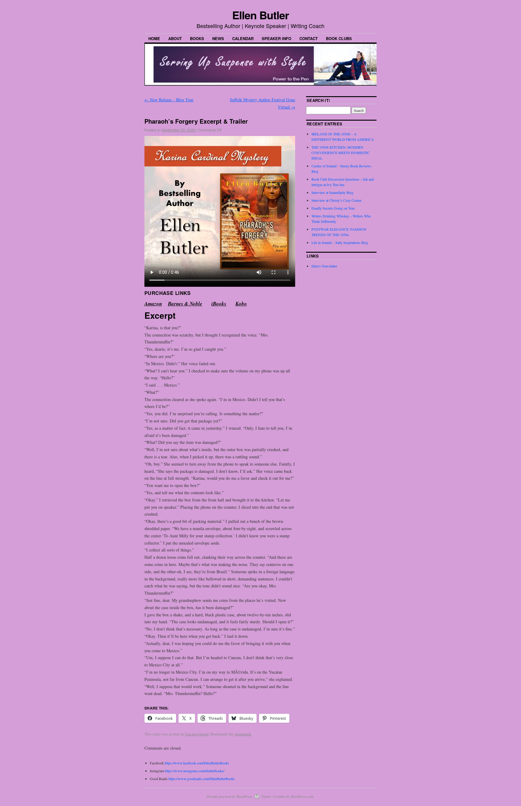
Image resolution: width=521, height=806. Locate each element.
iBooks (218, 303)
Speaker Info (276, 38)
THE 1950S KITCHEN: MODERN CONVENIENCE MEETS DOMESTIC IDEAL (340, 152)
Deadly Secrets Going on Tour (333, 208)
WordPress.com (302, 796)
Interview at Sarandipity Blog (332, 192)
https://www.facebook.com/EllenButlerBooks (197, 762)
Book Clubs (339, 38)
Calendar (243, 38)
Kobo (241, 303)
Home (154, 38)
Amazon (153, 303)
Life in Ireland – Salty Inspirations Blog (339, 242)
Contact (308, 38)
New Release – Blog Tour (169, 100)
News (218, 38)
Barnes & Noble (185, 303)
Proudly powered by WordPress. (230, 796)
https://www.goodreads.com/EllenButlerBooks (202, 778)
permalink (243, 734)
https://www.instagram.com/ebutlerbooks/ (194, 770)
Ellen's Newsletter (324, 266)
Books (197, 38)
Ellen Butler (260, 15)
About (175, 38)
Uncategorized (197, 734)
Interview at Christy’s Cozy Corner (336, 200)
